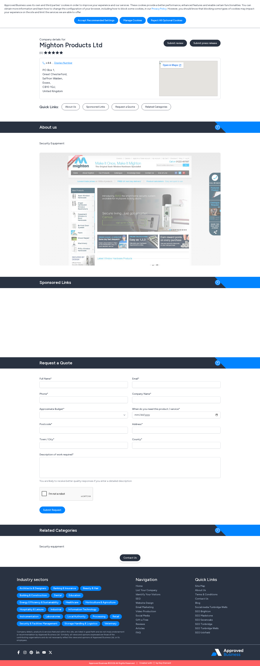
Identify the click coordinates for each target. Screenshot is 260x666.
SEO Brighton (203, 611)
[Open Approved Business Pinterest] (31, 652)
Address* (137, 424)
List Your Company (146, 590)
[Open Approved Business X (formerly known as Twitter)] (50, 652)
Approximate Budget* (51, 409)
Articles (140, 628)
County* (137, 439)
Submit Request (52, 509)
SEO (138, 598)
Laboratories (53, 616)
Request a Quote (125, 106)
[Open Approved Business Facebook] (18, 652)
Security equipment (51, 546)
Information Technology (82, 609)
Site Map (200, 585)
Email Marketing (145, 607)
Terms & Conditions (206, 594)
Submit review (175, 43)
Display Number (63, 62)
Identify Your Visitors (148, 594)
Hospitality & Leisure (32, 609)
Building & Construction (33, 595)
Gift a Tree (142, 619)
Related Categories (156, 106)
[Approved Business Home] (227, 652)
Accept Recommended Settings (96, 20)
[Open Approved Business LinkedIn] (37, 652)
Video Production (146, 611)
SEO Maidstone (204, 615)
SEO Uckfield (202, 632)
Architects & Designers (33, 588)
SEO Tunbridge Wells (207, 628)
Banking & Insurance (64, 588)
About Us (70, 106)
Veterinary (111, 623)
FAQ (138, 632)
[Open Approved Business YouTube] (44, 652)
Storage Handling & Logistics (81, 623)
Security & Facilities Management (38, 623)
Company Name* (141, 393)
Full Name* (45, 378)
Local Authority (76, 616)
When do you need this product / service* (156, 409)
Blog (197, 602)
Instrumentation (29, 616)
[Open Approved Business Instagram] (25, 652)
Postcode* (45, 424)
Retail (115, 616)
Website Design (145, 602)
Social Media (143, 615)
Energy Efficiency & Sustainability (39, 602)
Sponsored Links (95, 106)
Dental (58, 595)
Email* (135, 378)
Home (139, 585)
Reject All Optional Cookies (166, 20)
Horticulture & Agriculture (100, 602)
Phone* (43, 393)
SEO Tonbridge (203, 624)
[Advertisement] (130, 321)
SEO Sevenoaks (204, 619)
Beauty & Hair (91, 588)
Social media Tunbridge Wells (211, 607)
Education (74, 595)
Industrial (56, 609)
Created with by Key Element (155, 663)
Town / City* (46, 439)
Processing (99, 616)
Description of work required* (56, 454)
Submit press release (205, 43)
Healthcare (72, 602)
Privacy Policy (159, 8)
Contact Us (130, 557)
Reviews (140, 624)
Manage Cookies (132, 20)
